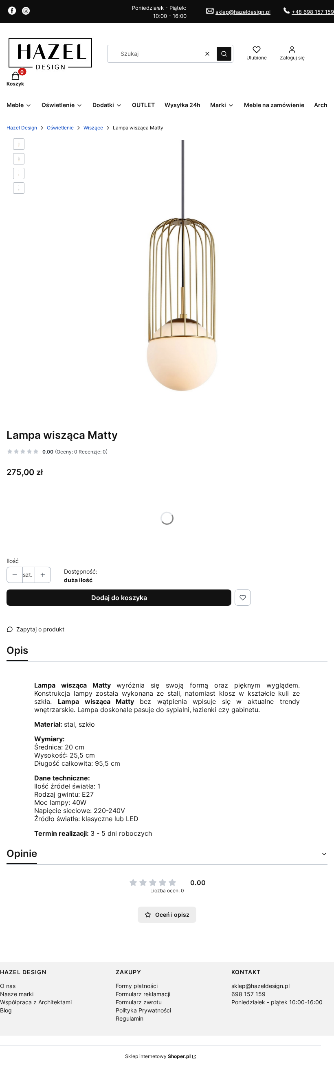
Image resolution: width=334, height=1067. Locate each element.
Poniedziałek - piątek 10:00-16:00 (277, 1002)
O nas (7, 985)
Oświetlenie (60, 128)
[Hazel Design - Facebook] (12, 12)
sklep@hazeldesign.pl (242, 12)
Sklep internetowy (158, 1056)
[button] (224, 54)
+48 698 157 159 (313, 12)
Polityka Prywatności (143, 1010)
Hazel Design (22, 128)
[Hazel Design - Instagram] (26, 12)
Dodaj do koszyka (119, 598)
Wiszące (93, 128)
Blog (6, 1010)
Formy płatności (137, 985)
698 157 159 (248, 993)
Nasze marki (16, 993)
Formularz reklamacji (143, 993)
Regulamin (129, 1018)
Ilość (13, 560)
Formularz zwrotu (139, 1002)
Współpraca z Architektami (36, 1002)
